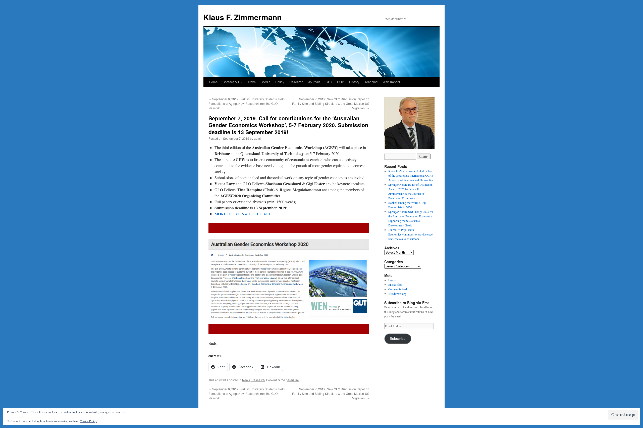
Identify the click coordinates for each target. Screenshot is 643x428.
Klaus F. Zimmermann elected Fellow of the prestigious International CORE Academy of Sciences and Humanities (410, 175)
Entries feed (395, 284)
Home (213, 81)
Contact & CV (233, 81)
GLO (329, 81)
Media (265, 81)
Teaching (371, 81)
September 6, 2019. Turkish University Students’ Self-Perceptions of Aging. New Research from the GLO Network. (246, 103)
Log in (392, 280)
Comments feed (397, 289)
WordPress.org (397, 294)
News (246, 380)
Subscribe (398, 339)
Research (296, 81)
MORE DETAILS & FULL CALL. (243, 213)
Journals (314, 81)
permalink (292, 380)
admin (258, 138)
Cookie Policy (88, 421)
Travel (252, 81)
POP (340, 81)
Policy (279, 81)
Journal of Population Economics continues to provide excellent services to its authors (411, 234)
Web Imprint (391, 81)
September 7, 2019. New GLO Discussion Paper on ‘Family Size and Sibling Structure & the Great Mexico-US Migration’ (330, 103)
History (354, 81)
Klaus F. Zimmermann (242, 17)
